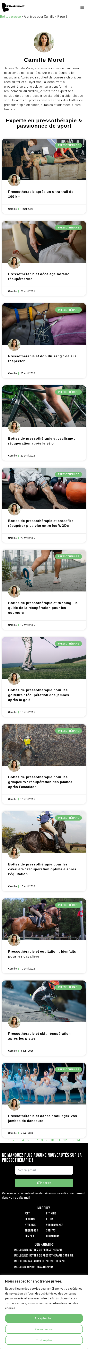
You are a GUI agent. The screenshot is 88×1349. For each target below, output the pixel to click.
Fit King (51, 1213)
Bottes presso (10, 16)
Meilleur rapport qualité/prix (34, 1267)
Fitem (49, 1219)
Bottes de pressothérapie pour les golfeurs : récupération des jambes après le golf (38, 695)
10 (52, 1140)
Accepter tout (44, 1318)
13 (71, 1140)
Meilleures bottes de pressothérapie (38, 1250)
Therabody (31, 1231)
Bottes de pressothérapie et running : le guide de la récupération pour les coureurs (43, 607)
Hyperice (30, 1225)
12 (65, 1140)
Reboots (30, 1219)
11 (58, 1140)
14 (78, 1140)
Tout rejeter (44, 1340)
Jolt (27, 1213)
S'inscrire (44, 1183)
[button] (82, 7)
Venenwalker (54, 1225)
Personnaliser (44, 1329)
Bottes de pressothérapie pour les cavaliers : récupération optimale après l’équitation (42, 869)
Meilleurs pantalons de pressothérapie (39, 1261)
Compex (29, 1236)
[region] (44, 1312)
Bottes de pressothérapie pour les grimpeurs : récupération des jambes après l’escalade (40, 782)
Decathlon (53, 1236)
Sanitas (51, 1231)
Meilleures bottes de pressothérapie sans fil (44, 1256)
